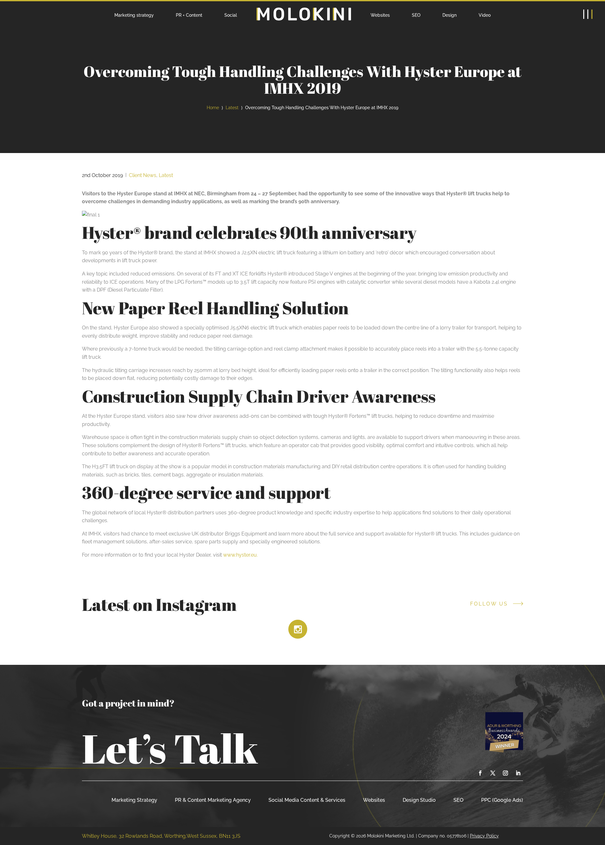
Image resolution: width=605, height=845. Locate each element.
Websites (380, 15)
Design (449, 15)
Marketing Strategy (134, 800)
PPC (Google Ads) (502, 800)
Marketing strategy (134, 15)
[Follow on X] (493, 773)
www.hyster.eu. (240, 555)
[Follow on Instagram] (505, 773)
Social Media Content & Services (306, 800)
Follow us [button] (489, 603)
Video (485, 15)
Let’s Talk (170, 748)
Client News (142, 175)
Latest (232, 107)
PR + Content (189, 15)
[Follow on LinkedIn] (518, 773)
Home (213, 107)
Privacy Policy (484, 835)
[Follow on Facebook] (480, 773)
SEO (416, 15)
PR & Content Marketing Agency (213, 800)
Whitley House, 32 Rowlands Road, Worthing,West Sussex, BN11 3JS (161, 836)
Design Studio (419, 800)
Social (230, 15)
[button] (587, 14)
